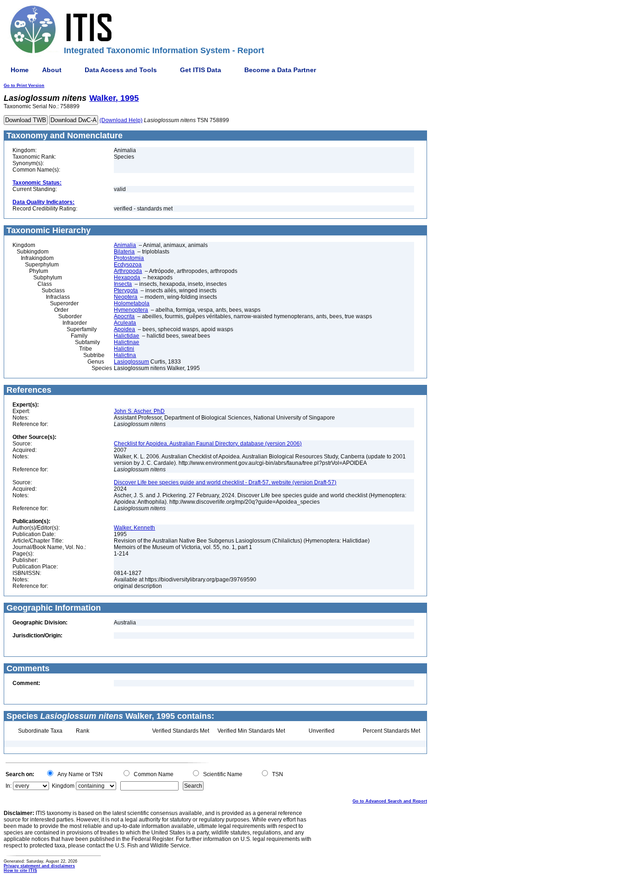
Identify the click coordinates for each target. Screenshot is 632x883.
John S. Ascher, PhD (139, 411)
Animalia (125, 245)
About (52, 70)
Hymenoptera (131, 310)
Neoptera (125, 297)
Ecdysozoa (128, 264)
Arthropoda (128, 271)
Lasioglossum (131, 361)
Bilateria (124, 251)
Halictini (124, 349)
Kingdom (63, 786)
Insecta (123, 284)
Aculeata (125, 323)
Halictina (125, 355)
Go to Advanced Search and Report (390, 801)
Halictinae (126, 342)
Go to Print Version (24, 85)
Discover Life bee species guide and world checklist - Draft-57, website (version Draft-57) (225, 482)
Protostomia (129, 258)
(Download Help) (121, 120)
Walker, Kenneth (134, 528)
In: (9, 786)
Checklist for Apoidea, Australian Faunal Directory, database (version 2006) (208, 443)
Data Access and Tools (121, 70)
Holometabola (131, 303)
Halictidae (126, 336)
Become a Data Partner (280, 70)
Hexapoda (127, 277)
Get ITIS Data (200, 70)
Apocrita (124, 316)
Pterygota (126, 290)
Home (20, 70)
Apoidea (124, 329)
